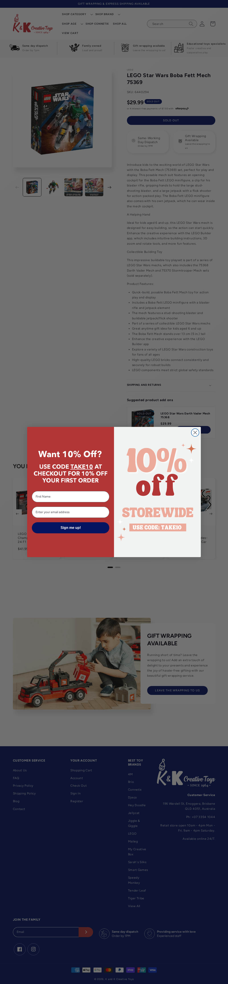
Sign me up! (71, 528)
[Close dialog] (195, 432)
